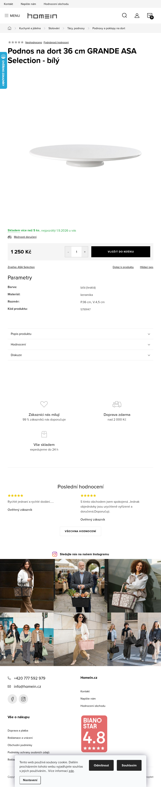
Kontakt (8, 4)
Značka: (21, 267)
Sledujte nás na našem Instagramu (84, 554)
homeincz (23, 699)
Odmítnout (101, 765)
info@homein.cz (27, 686)
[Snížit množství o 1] (68, 251)
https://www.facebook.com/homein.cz (12, 699)
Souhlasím (129, 765)
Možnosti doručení (25, 237)
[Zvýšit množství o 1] (84, 251)
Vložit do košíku (121, 252)
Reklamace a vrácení (20, 738)
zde (71, 771)
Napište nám (28, 4)
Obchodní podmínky (20, 745)
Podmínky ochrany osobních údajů (28, 752)
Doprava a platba (18, 730)
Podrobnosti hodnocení (56, 42)
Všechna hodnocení (80, 531)
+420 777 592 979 (29, 678)
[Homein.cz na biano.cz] (94, 734)
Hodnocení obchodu (56, 4)
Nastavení (30, 780)
